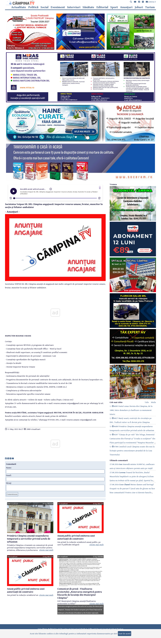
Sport (114, 7)
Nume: (9, 467)
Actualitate (18, 7)
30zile (153, 402)
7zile (147, 402)
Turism (150, 7)
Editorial (102, 7)
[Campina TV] (80, 2)
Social (44, 7)
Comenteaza (12, 494)
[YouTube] (135, 2)
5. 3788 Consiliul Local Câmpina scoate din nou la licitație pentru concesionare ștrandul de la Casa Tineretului (132, 450)
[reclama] (30, 48)
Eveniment (58, 7)
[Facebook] (139, 2)
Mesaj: (8, 482)
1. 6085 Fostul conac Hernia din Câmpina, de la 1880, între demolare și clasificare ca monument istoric (131, 410)
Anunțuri (126, 7)
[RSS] (143, 2)
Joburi (139, 7)
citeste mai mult (46, 550)
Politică (33, 7)
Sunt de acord (124, 633)
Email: (8, 475)
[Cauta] (131, 2)
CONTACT (152, 1)
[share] (6, 458)
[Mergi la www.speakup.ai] (100, 187)
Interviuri (73, 7)
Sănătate (88, 7)
